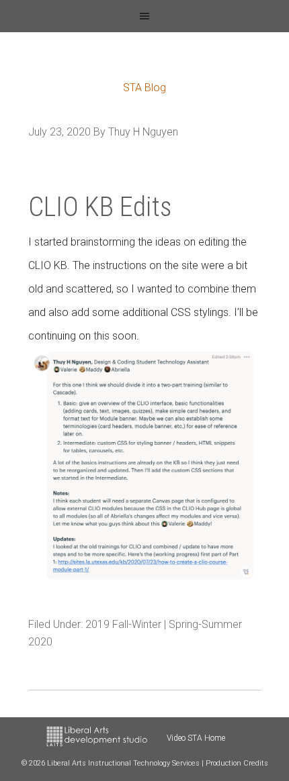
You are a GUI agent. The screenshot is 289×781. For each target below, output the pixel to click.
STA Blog (144, 87)
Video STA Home (196, 738)
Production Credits (237, 763)
